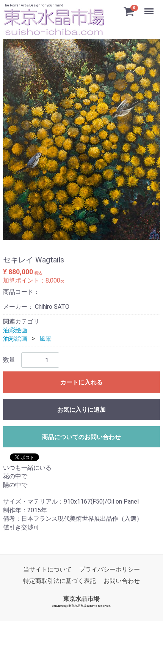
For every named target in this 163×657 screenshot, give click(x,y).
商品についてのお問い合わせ (81, 437)
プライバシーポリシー (109, 569)
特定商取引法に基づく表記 (59, 580)
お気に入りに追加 (81, 409)
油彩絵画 (15, 329)
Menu (150, 7)
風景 (45, 338)
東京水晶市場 (81, 598)
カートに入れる (81, 382)
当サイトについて (47, 569)
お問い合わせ (121, 580)
